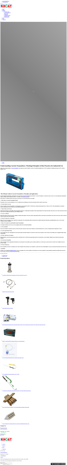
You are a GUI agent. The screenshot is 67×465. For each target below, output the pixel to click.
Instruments (6, 14)
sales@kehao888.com (5, 1)
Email (1, 463)
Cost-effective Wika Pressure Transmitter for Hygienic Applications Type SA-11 (14, 275)
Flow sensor (6, 13)
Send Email (2, 434)
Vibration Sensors (13, 250)
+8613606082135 (3, 432)
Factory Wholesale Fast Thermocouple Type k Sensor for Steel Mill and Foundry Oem (15, 423)
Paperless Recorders (26, 196)
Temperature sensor (7, 15)
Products (3, 10)
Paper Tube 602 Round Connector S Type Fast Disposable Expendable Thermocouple (15, 407)
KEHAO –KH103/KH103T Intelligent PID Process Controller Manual (13, 341)
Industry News (4, 256)
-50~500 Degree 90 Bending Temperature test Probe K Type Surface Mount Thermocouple (16, 390)
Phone (1, 462)
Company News (4, 255)
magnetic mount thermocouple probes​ (8, 291)
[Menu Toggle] (0, 21)
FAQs (3, 18)
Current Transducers (7, 12)
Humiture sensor (6, 16)
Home (3, 9)
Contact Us (4, 19)
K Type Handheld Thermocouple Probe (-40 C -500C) (10, 374)
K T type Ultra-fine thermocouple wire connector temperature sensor (13, 357)
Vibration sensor (6, 11)
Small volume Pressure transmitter (7, 308)
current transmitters (15, 168)
